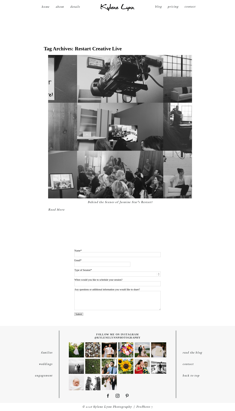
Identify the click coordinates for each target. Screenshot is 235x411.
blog (158, 7)
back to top (191, 376)
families (46, 353)
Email (77, 260)
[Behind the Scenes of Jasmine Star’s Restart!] (120, 126)
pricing (173, 7)
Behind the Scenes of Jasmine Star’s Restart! (120, 202)
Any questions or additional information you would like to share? (107, 289)
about (60, 7)
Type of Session (82, 270)
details (75, 7)
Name (77, 250)
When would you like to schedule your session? (98, 279)
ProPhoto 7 (144, 407)
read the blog (192, 353)
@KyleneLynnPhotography (117, 337)
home (45, 7)
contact (190, 7)
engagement (43, 376)
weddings (45, 364)
